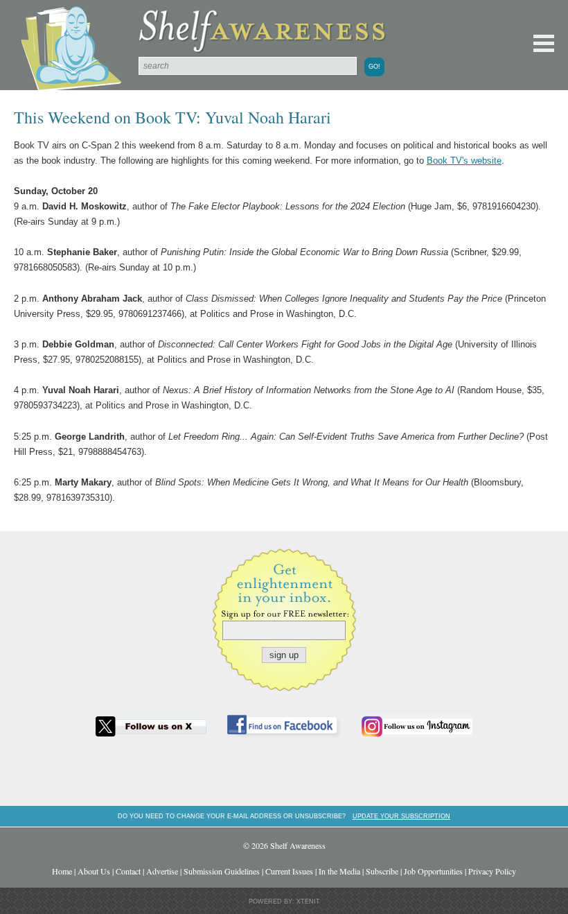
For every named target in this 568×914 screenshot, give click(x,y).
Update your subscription (401, 816)
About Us (94, 871)
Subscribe (382, 871)
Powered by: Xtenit (284, 901)
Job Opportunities (433, 871)
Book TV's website (464, 160)
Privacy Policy (492, 871)
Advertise (162, 871)
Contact (128, 871)
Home (62, 871)
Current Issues (289, 871)
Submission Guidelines (222, 871)
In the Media (339, 871)
